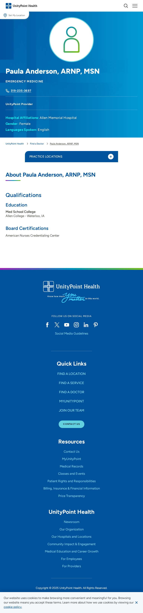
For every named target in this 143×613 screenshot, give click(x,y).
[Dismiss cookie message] (136, 602)
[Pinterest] (95, 324)
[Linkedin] (86, 324)
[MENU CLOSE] (134, 6)
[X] (57, 324)
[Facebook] (47, 324)
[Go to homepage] (21, 6)
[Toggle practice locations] (111, 156)
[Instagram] (76, 324)
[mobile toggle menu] (126, 6)
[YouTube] (66, 324)
